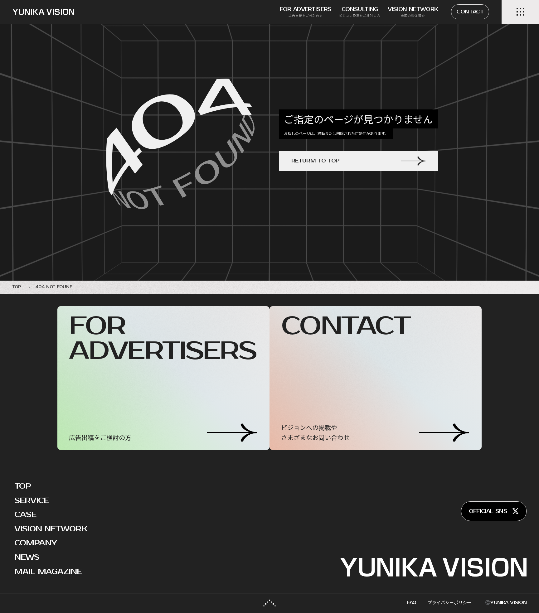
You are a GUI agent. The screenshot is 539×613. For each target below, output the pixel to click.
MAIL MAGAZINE (48, 571)
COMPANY (35, 543)
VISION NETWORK (50, 528)
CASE (25, 514)
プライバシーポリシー (449, 603)
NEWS (26, 557)
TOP (22, 486)
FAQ (411, 602)
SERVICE (31, 500)
